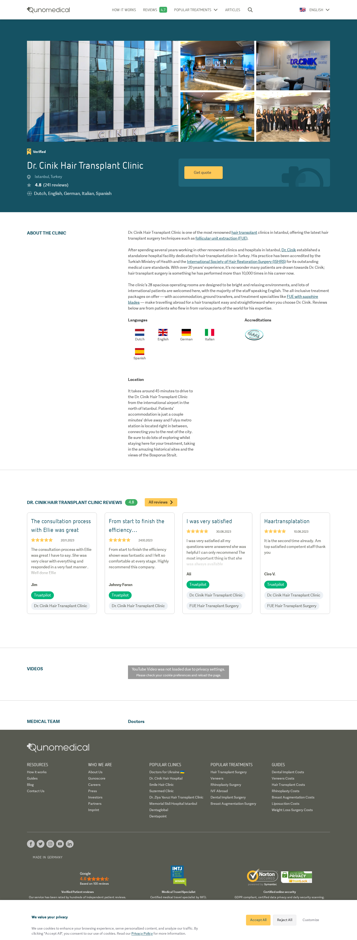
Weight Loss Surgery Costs (292, 810)
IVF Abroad (219, 791)
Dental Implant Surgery (228, 797)
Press (92, 791)
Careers (94, 785)
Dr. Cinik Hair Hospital (165, 778)
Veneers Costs (283, 778)
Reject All (284, 920)
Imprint (93, 810)
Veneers (217, 778)
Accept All (258, 920)
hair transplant (244, 232)
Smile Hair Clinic (161, 785)
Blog (30, 785)
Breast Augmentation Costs (293, 797)
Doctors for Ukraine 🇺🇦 (166, 772)
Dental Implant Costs (288, 772)
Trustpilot (42, 595)
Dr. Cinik (288, 250)
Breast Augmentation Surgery (233, 804)
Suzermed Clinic (161, 791)
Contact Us (35, 791)
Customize (311, 920)
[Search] (250, 10)
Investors (95, 797)
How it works (124, 9)
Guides (32, 778)
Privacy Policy (142, 933)
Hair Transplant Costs (288, 785)
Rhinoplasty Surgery (226, 785)
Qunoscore (96, 778)
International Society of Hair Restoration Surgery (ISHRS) (236, 261)
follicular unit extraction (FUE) (221, 238)
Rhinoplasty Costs (285, 791)
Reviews (150, 9)
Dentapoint (158, 816)
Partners (95, 804)
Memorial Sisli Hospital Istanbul (173, 804)
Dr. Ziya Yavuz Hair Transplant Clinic (176, 797)
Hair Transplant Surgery (229, 772)
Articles (232, 9)
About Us (95, 772)
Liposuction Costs (285, 804)
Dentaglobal (158, 810)
